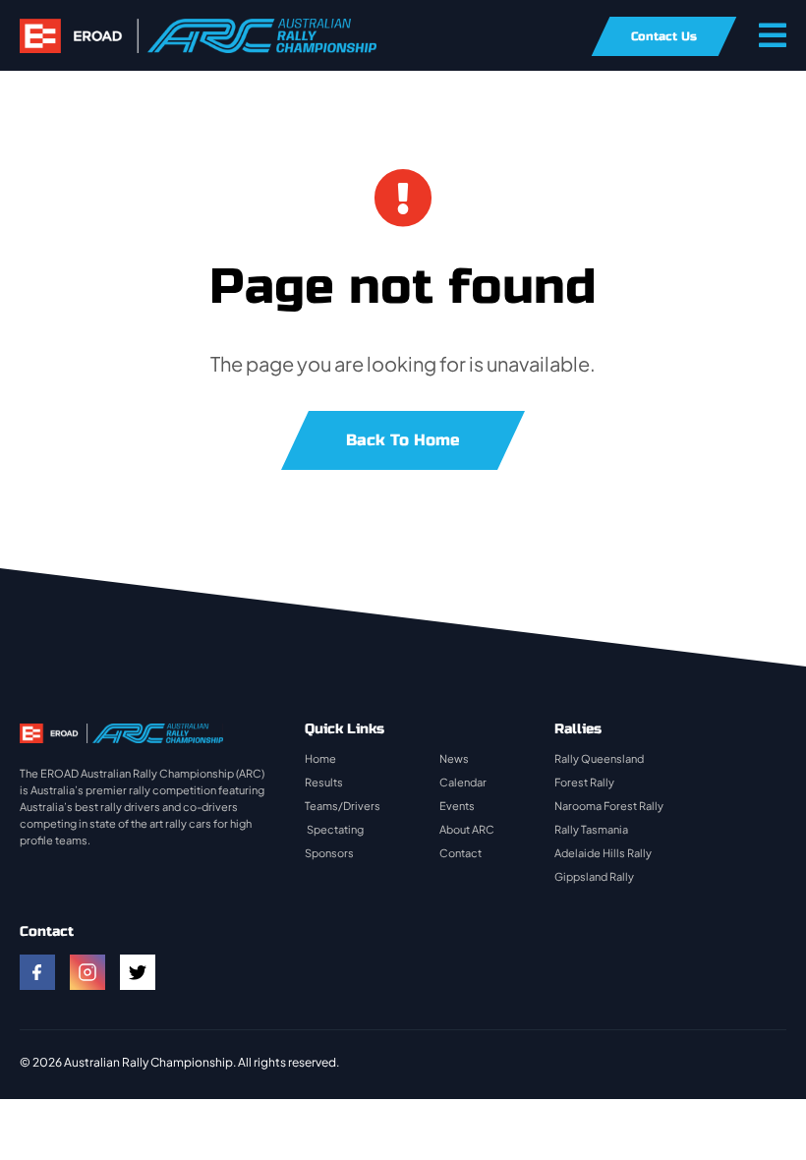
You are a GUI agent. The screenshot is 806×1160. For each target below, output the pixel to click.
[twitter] (137, 972)
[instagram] (87, 972)
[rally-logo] (198, 28)
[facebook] (37, 972)
